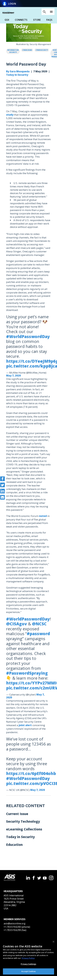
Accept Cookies (28, 971)
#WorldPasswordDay (28, 336)
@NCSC (39, 624)
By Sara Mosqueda (18, 71)
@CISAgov (16, 624)
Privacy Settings (28, 964)
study (9, 114)
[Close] (53, 941)
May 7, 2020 (13, 375)
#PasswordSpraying (27, 673)
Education (14, 844)
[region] (28, 957)
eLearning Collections (24, 829)
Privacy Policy (28, 958)
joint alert (25, 725)
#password (38, 633)
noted (43, 516)
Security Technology (23, 821)
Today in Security (17, 74)
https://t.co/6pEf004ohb (31, 773)
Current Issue (17, 814)
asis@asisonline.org (14, 923)
